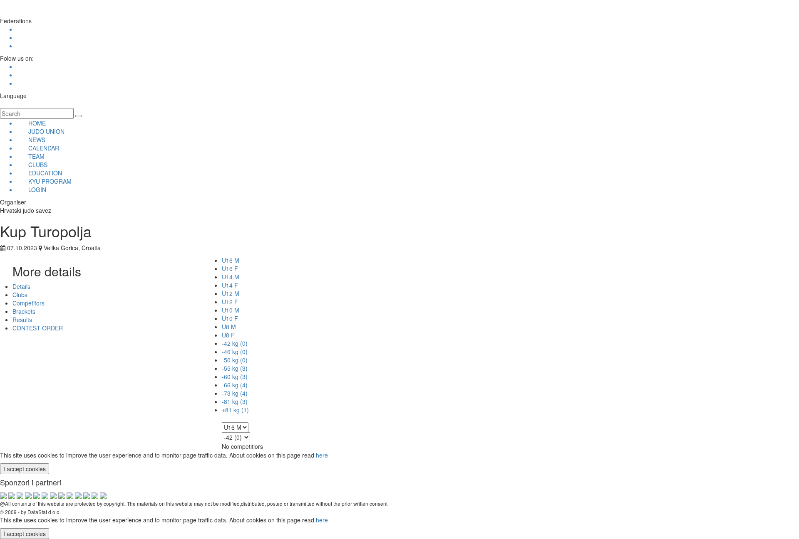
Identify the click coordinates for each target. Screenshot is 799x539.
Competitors (28, 303)
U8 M (229, 326)
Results (22, 319)
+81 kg (235, 410)
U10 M (230, 310)
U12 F (230, 302)
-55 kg (235, 368)
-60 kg (235, 376)
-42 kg (235, 343)
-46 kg (235, 351)
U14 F (230, 285)
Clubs (19, 294)
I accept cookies (24, 469)
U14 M (230, 277)
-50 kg (235, 360)
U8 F (228, 335)
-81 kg (235, 401)
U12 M (230, 293)
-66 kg (235, 385)
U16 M (230, 260)
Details (21, 286)
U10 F (230, 318)
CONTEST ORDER (37, 328)
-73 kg (235, 393)
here (322, 455)
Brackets (23, 311)
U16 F (230, 268)
